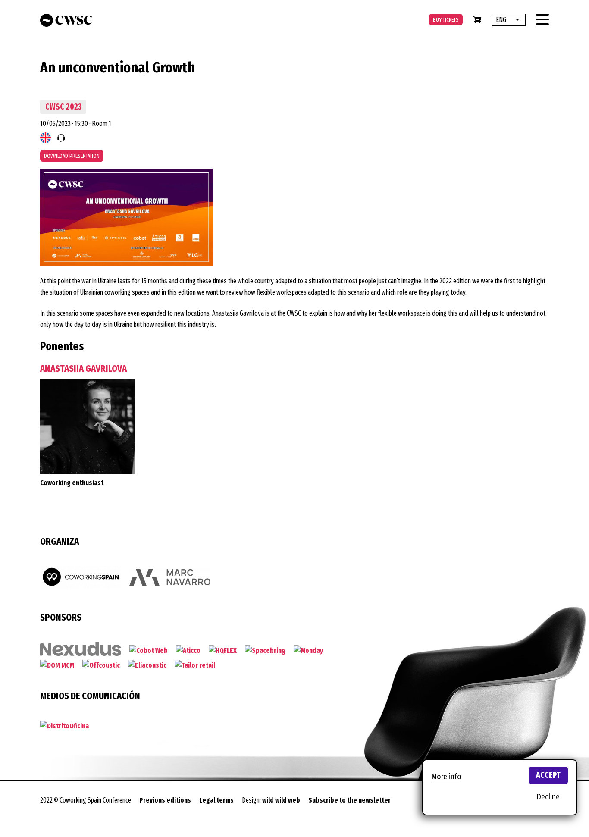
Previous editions (165, 800)
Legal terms (216, 800)
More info (446, 776)
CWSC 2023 (63, 107)
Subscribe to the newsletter (349, 800)
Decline (548, 797)
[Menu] (542, 19)
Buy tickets (446, 19)
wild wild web (281, 800)
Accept (548, 775)
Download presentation (72, 156)
